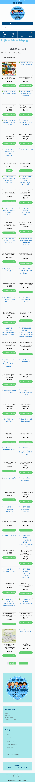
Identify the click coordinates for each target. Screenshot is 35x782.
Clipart (8, 734)
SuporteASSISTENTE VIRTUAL (17, 766)
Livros (8, 751)
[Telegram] (19, 3)
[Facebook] (14, 3)
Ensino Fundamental (12, 744)
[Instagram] (16, 3)
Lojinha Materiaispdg (14, 40)
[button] (4, 33)
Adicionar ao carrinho (9, 85)
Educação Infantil (11, 741)
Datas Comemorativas (12, 738)
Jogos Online (10, 747)
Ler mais (9, 170)
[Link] (21, 3)
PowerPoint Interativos (12, 754)
